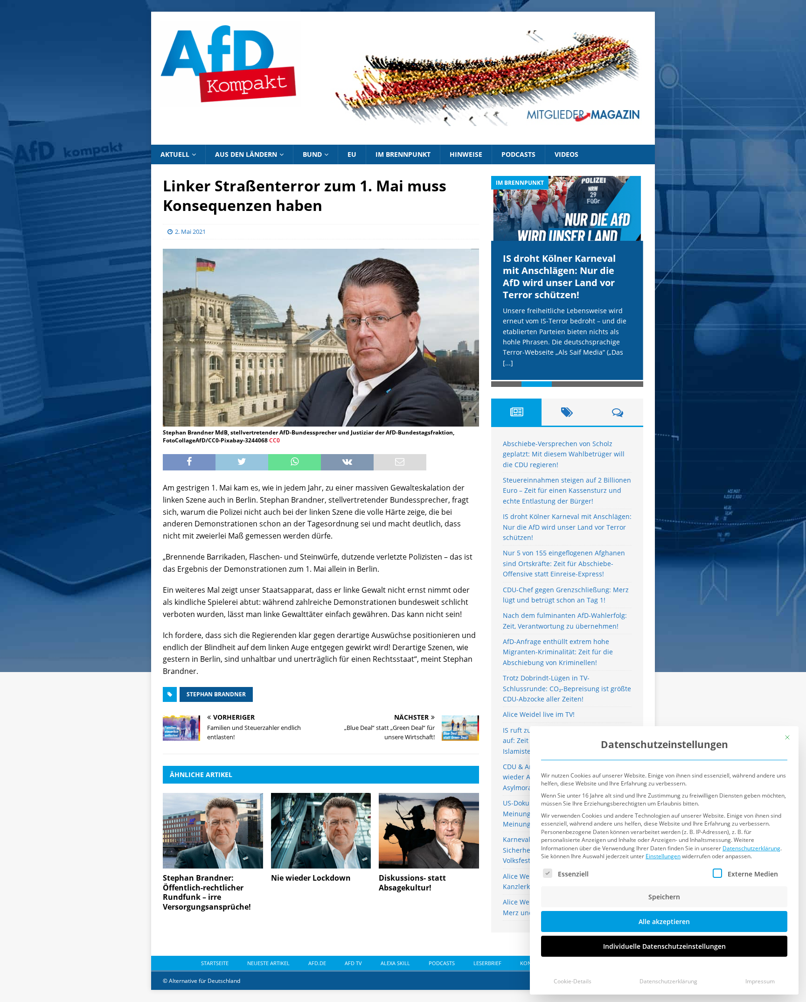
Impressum (760, 981)
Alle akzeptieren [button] (664, 921)
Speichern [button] (664, 896)
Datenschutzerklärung (751, 848)
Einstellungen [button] (663, 856)
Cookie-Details (572, 981)
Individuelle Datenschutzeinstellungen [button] (664, 946)
